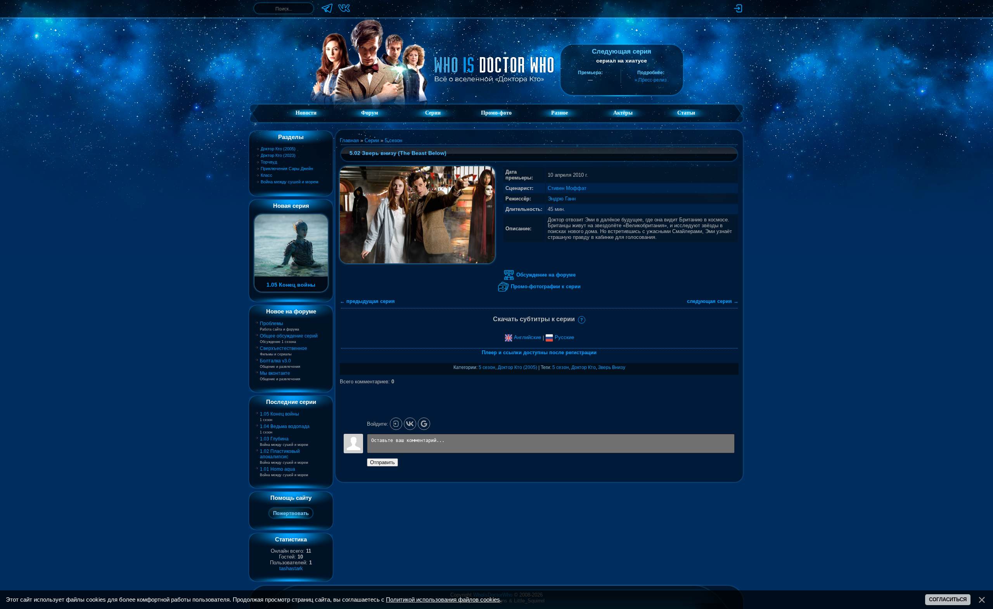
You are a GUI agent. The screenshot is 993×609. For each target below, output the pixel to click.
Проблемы (271, 323)
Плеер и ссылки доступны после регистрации (539, 352)
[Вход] (396, 424)
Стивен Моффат (567, 188)
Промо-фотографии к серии (545, 286)
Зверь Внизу (611, 367)
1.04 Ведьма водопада (285, 426)
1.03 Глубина (274, 439)
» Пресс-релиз (651, 80)
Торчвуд (269, 162)
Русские (563, 337)
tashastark (291, 568)
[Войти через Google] (424, 424)
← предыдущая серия (367, 301)
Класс (266, 175)
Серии (372, 140)
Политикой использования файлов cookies (443, 600)
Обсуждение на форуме (545, 275)
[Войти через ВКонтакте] (410, 424)
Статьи (686, 113)
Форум (369, 113)
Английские (526, 337)
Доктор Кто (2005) (278, 148)
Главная (349, 140)
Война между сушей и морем (289, 181)
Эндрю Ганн (562, 199)
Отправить (382, 462)
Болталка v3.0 (275, 361)
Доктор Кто (583, 367)
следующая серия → (713, 301)
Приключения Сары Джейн (287, 168)
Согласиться (948, 599)
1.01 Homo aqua (277, 469)
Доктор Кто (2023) (278, 155)
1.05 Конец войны (279, 414)
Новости (306, 113)
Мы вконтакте (275, 373)
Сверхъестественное (283, 348)
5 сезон (393, 140)
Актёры (623, 113)
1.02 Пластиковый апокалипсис (280, 454)
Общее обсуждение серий (289, 336)
